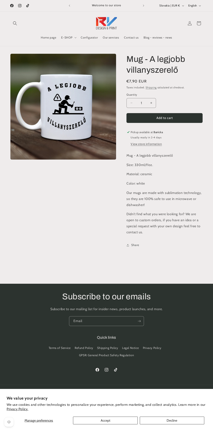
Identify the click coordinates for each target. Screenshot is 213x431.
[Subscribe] (139, 321)
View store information (146, 144)
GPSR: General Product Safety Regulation (106, 355)
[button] (15, 23)
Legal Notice (130, 348)
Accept (105, 420)
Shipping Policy (107, 348)
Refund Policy (84, 348)
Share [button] (135, 245)
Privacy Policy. (17, 409)
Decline (172, 420)
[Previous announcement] (69, 6)
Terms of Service (60, 348)
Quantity (131, 94)
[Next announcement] (143, 6)
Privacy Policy (152, 348)
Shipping (151, 87)
